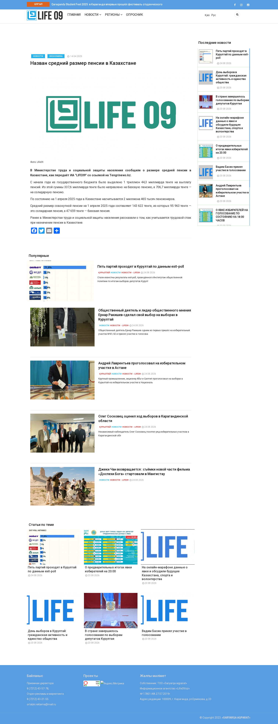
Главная (74, 14)
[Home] (45, 15)
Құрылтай (104, 272)
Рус (213, 15)
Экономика (56, 56)
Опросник (134, 14)
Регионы (112, 14)
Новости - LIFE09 (130, 272)
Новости (92, 14)
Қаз (207, 15)
